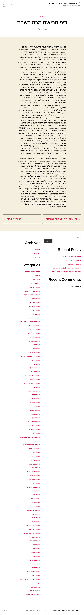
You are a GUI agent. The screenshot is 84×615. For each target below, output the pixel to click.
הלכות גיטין (36, 345)
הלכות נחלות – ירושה (33, 472)
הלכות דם (37, 364)
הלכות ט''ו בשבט (35, 399)
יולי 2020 (37, 249)
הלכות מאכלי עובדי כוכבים (31, 445)
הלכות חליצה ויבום (34, 391)
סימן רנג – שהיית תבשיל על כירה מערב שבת (67, 268)
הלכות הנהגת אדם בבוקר (32, 375)
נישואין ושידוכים (35, 591)
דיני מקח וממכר (35, 283)
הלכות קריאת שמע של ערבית (30, 533)
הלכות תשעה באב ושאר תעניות (30, 579)
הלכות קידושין (36, 522)
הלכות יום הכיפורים (34, 410)
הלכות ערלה (36, 495)
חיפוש (79, 238)
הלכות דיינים (36, 360)
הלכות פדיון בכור (35, 498)
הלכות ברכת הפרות (34, 337)
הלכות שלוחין (36, 556)
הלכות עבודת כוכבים (33, 487)
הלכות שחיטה (35, 552)
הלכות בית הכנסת (34, 306)
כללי (39, 583)
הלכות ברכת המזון (34, 329)
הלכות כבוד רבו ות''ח (33, 425)
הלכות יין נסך (36, 418)
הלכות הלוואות (35, 372)
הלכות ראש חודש (34, 541)
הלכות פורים (36, 502)
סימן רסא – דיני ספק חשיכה (72, 256)
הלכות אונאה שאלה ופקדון (31, 295)
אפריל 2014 (36, 257)
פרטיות (12, 4)
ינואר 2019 (37, 253)
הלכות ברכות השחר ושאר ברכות (30, 322)
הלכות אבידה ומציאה (33, 287)
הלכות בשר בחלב (34, 341)
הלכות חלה (36, 387)
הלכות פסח (36, 506)
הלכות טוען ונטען (35, 402)
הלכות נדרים (36, 468)
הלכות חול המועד (34, 379)
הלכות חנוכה (36, 395)
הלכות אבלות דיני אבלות (32, 291)
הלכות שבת (42, 16)
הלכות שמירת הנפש (33, 560)
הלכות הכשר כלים (34, 368)
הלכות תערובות (35, 564)
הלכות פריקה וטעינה (33, 510)
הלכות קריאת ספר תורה (32, 525)
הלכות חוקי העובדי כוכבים (32, 383)
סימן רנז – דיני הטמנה (74, 264)
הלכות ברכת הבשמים (33, 325)
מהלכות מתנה (35, 587)
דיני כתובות (36, 279)
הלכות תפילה (36, 568)
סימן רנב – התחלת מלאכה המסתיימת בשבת (66, 272)
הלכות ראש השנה (34, 537)
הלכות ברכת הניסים (34, 333)
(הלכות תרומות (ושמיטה (32, 272)
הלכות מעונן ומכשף (34, 464)
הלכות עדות (36, 491)
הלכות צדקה (36, 514)
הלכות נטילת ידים (34, 475)
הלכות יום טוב (36, 414)
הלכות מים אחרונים (34, 456)
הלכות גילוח (36, 349)
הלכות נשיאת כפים (34, 479)
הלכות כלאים (36, 433)
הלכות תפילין (36, 575)
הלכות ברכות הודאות (33, 318)
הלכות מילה (36, 452)
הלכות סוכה (36, 483)
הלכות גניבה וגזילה (34, 352)
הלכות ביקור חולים (34, 302)
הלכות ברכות (36, 314)
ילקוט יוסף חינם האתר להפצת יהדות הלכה (63, 3)
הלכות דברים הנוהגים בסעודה (30, 356)
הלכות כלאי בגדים (34, 429)
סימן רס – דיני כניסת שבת (72, 260)
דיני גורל (37, 276)
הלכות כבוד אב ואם (34, 422)
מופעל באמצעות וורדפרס (32, 610)
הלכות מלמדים (35, 460)
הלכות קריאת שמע (34, 529)
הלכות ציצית (36, 518)
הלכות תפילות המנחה (33, 571)
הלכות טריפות (35, 406)
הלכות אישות (36, 299)
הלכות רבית (36, 545)
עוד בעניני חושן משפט (33, 595)
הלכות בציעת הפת (34, 310)
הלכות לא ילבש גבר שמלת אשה (30, 437)
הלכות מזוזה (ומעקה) (33, 448)
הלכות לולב (36, 441)
